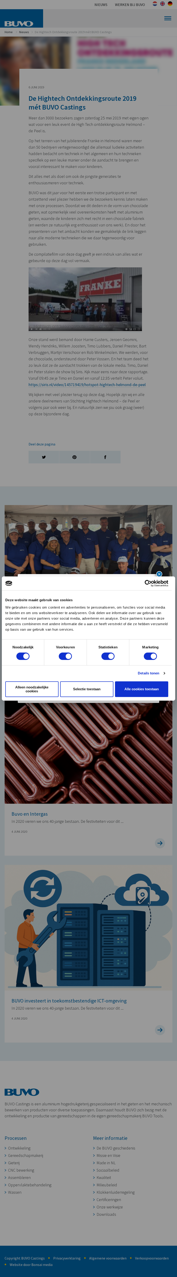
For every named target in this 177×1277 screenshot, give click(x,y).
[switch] (65, 656)
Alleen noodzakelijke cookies (31, 689)
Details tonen (148, 673)
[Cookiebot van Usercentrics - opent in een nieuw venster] (148, 583)
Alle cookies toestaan (141, 689)
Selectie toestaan (86, 689)
